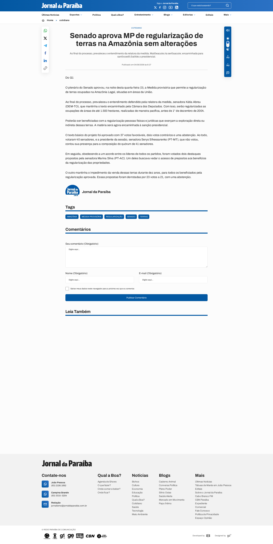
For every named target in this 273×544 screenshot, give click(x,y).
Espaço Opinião (203, 518)
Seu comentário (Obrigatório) (81, 243)
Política (96, 15)
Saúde (135, 507)
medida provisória (91, 217)
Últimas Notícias (50, 15)
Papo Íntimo (165, 503)
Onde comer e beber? (109, 489)
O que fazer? (104, 485)
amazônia (72, 217)
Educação (137, 492)
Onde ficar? (104, 492)
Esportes (74, 15)
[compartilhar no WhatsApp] (45, 31)
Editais (209, 15)
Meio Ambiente (140, 514)
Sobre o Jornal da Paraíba (208, 492)
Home (50, 20)
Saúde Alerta (165, 496)
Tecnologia (137, 511)
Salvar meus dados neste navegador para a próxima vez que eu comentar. (102, 289)
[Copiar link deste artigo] (45, 68)
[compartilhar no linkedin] (45, 60)
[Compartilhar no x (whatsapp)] (45, 38)
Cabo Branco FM (204, 496)
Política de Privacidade (207, 514)
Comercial (200, 507)
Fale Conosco (202, 511)
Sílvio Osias (165, 492)
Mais (226, 15)
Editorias (188, 15)
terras (144, 217)
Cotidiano (137, 503)
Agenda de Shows (107, 482)
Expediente (201, 503)
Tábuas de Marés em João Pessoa (213, 485)
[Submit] (227, 5)
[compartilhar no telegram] (45, 46)
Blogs (167, 15)
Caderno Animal (167, 482)
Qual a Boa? (117, 15)
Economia (137, 489)
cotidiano (64, 20)
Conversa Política (168, 485)
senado (131, 217)
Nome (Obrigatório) (76, 273)
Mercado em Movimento (172, 500)
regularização (114, 217)
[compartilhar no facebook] (45, 53)
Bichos (135, 482)
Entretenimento (142, 15)
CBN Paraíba (202, 500)
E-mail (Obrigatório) (150, 273)
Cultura (135, 485)
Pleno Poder (165, 489)
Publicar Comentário (136, 298)
